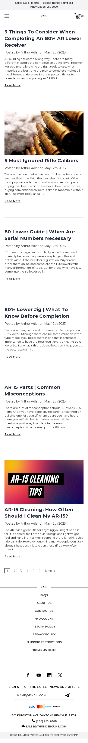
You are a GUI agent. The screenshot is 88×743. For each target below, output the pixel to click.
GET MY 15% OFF (57, 382)
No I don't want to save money (57, 411)
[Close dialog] (81, 330)
